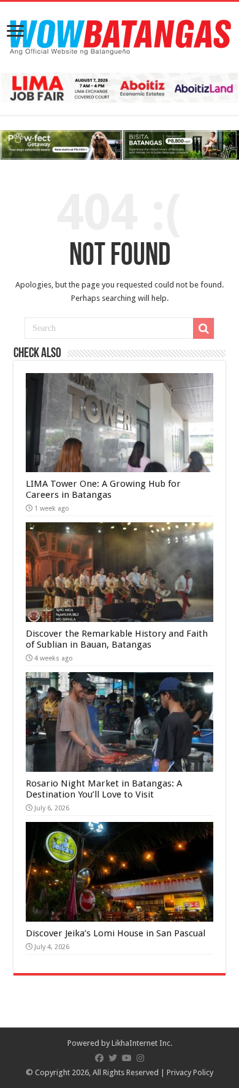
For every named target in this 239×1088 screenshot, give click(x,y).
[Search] (203, 328)
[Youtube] (127, 1058)
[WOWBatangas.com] (119, 35)
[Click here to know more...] (119, 144)
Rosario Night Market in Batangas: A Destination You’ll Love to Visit (104, 789)
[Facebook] (99, 1058)
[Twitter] (112, 1058)
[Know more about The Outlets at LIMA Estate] (119, 87)
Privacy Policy (190, 1072)
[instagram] (140, 1058)
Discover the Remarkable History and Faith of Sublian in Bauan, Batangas (117, 639)
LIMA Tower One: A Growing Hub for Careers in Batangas (103, 489)
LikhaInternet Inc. (142, 1043)
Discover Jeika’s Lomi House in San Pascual (115, 933)
